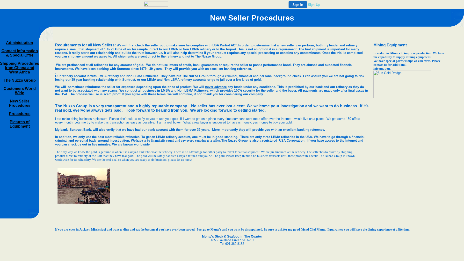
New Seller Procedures (19, 103)
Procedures (19, 114)
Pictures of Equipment (20, 124)
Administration (19, 43)
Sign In (297, 5)
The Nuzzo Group (20, 80)
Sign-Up (314, 5)
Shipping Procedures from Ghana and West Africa (19, 67)
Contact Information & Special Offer (19, 53)
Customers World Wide (20, 91)
